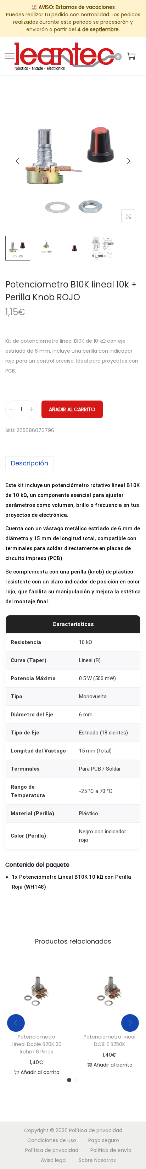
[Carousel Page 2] (77, 1080)
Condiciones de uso (51, 1140)
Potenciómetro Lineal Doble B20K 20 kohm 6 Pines (37, 1044)
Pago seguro (103, 1140)
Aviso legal (54, 1160)
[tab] (73, 463)
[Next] (128, 161)
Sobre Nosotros (97, 1160)
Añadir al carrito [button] (40, 1072)
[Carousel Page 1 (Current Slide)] (69, 1080)
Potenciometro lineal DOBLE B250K (109, 1040)
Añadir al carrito (72, 409)
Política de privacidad (95, 1130)
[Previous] (18, 161)
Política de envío (110, 1150)
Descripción (29, 463)
